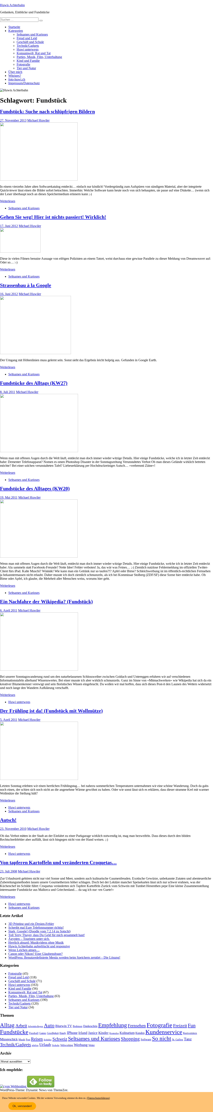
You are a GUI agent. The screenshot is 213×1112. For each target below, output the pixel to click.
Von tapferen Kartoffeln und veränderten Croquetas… (58, 862)
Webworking (66, 1045)
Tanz (188, 1039)
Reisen (37, 1038)
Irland (82, 1033)
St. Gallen (177, 1039)
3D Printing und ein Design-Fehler (31, 924)
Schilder (48, 1040)
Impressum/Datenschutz (24, 83)
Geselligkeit (53, 1033)
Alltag (7, 1025)
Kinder (103, 1033)
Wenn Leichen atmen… (24, 950)
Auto (49, 1025)
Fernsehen (137, 1025)
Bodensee (77, 1026)
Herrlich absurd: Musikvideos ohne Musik (36, 942)
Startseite (14, 27)
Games (42, 1033)
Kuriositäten (190, 1033)
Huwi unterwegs (27, 49)
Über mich (15, 72)
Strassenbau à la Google (25, 285)
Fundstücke (14, 1032)
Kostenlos (114, 1033)
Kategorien (15, 30)
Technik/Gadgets (28, 45)
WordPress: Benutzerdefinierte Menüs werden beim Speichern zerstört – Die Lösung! (64, 957)
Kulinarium (127, 1033)
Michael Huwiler (38, 120)
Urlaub (45, 1044)
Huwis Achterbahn (12, 5)
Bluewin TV (63, 1026)
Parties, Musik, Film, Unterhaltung (39, 57)
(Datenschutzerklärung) (98, 1098)
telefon (35, 1045)
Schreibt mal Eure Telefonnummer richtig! (36, 927)
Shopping (130, 1038)
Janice (93, 1033)
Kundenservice (163, 1032)
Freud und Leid (27, 38)
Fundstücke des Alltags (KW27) (33, 383)
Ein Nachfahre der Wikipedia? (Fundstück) (46, 601)
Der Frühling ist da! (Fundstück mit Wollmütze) (51, 711)
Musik (22, 1039)
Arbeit (21, 1025)
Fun (192, 1025)
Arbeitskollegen (35, 1026)
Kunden (140, 1033)
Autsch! (8, 820)
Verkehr (55, 1045)
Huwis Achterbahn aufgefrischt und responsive (39, 946)
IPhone (72, 1033)
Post (28, 1039)
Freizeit (180, 1025)
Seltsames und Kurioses (32, 34)
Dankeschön (90, 1026)
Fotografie (23, 64)
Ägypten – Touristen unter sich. (29, 939)
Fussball (33, 1033)
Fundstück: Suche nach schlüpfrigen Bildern (47, 111)
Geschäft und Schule (30, 42)
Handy (62, 1033)
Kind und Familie (28, 60)
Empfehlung (112, 1025)
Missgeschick (9, 1039)
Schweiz (59, 1038)
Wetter (91, 1045)
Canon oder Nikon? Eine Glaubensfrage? (35, 954)
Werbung (81, 1045)
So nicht (161, 1038)
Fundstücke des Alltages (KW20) (35, 488)
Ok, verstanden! (22, 1106)
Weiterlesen (7, 201)
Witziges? (14, 75)
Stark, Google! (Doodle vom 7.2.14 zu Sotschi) (39, 931)
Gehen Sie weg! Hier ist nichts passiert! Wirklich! (53, 217)
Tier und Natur (26, 68)
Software (146, 1039)
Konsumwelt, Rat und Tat (34, 53)
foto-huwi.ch (16, 79)
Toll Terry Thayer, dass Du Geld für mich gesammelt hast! (46, 935)
